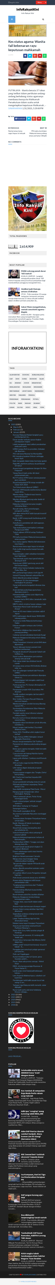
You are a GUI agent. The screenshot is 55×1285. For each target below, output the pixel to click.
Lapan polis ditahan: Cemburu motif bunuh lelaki (29, 759)
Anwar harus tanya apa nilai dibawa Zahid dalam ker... (29, 941)
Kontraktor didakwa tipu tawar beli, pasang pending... (27, 631)
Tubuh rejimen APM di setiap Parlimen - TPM (28, 533)
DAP (11, 379)
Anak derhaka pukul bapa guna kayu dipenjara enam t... (27, 591)
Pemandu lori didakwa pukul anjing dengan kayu (29, 745)
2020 (13, 999)
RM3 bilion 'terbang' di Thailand (25, 806)
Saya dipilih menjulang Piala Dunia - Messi (29, 789)
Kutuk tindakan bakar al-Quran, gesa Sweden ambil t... (27, 958)
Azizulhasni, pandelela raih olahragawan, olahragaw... (28, 524)
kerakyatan (36, 383)
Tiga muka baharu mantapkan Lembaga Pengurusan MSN (28, 528)
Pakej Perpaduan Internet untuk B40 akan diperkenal (29, 643)
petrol (36, 399)
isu (11, 383)
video (28, 407)
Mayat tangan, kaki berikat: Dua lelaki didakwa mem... (27, 728)
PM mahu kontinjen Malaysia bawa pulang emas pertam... (29, 538)
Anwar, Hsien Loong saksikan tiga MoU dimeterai (28, 910)
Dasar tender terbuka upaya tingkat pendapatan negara (27, 440)
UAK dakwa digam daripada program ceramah (27, 769)
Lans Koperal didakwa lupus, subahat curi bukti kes (29, 976)
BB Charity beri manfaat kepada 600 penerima (27, 778)
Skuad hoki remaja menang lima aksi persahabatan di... (27, 829)
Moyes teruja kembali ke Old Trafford (27, 741)
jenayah (18, 383)
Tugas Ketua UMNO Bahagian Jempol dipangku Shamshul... (28, 738)
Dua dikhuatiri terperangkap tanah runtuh (34, 1216)
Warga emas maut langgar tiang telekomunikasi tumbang (25, 860)
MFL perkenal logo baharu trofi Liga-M (28, 573)
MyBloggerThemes (28, 1281)
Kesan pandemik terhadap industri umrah (29, 782)
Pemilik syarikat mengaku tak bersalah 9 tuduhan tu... (28, 695)
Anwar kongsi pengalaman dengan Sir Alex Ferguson (29, 469)
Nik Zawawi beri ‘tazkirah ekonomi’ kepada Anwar (32, 1155)
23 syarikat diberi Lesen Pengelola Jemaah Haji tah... (29, 874)
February (17, 430)
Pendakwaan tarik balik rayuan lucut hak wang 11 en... (28, 981)
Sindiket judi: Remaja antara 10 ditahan (30, 290)
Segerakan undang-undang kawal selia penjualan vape (28, 915)
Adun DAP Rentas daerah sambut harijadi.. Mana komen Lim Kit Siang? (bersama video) (32, 1135)
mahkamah (39, 391)
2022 (13, 994)
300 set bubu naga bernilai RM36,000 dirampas (27, 764)
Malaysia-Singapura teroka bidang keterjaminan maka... (26, 898)
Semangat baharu (20, 808)
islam (42, 379)
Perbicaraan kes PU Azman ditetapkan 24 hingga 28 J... (29, 686)
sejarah (37, 403)
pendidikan (14, 399)
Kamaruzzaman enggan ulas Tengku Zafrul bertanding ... (29, 773)
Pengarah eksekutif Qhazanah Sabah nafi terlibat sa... (29, 653)
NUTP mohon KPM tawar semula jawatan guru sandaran (29, 479)
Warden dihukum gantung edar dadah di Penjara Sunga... (28, 500)
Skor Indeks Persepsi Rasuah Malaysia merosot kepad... (28, 700)
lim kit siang (27, 391)
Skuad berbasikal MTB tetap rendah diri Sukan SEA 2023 (28, 483)
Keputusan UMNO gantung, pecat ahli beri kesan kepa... (28, 564)
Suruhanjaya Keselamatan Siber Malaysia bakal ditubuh (29, 709)
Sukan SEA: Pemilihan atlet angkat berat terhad (29, 733)
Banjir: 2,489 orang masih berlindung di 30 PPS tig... (29, 519)
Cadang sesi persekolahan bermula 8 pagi (29, 635)
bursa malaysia (38, 375)
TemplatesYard (30, 1275)
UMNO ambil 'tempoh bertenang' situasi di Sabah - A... (30, 946)
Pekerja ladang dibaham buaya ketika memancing (27, 891)
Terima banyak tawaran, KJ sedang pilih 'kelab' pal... (28, 936)
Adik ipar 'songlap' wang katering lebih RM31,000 (32, 1112)
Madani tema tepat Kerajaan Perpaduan (28, 923)
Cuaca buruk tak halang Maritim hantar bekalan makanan (28, 754)
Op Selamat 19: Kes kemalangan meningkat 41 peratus (25, 581)
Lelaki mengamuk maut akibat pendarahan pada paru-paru (29, 445)
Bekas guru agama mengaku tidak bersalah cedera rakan (29, 750)
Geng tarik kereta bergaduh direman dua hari (29, 586)
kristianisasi (14, 391)
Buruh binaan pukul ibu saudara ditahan (28, 894)
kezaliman (27, 387)
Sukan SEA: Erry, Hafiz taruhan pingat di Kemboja (28, 931)
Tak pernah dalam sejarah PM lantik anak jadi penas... (29, 864)
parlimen (22, 395)
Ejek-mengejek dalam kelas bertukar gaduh (30, 461)
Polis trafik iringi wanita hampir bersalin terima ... (28, 550)
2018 (13, 1005)
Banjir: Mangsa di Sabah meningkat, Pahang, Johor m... (27, 824)
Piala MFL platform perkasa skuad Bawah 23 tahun (29, 465)
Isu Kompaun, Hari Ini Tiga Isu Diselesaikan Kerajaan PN (33, 1177)
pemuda (32, 395)
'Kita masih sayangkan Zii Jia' (24, 811)
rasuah (28, 403)
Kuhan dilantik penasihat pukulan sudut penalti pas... (28, 869)
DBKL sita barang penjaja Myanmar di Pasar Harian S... (27, 967)
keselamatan (15, 387)
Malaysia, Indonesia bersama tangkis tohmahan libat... (27, 505)
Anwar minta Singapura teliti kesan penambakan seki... (26, 881)
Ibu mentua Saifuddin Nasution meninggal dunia (29, 815)
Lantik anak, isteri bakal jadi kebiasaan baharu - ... (27, 972)
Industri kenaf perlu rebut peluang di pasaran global (27, 833)
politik (12, 403)
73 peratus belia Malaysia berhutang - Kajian (28, 622)
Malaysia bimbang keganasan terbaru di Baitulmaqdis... (28, 838)
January (16, 432)
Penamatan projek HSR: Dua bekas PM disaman (28, 690)
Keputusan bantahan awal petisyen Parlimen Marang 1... (27, 927)
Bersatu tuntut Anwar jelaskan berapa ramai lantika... (28, 719)
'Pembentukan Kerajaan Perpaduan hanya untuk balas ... (29, 819)
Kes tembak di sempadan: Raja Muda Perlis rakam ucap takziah (33, 1093)
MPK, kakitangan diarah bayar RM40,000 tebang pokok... (29, 617)
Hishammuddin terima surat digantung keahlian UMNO (28, 595)
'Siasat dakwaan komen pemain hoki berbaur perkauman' (27, 648)
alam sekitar (15, 375)
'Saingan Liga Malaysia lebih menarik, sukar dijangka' (29, 986)
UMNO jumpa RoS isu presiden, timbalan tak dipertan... (29, 450)
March (16, 427)
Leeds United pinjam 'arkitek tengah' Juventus (27, 802)
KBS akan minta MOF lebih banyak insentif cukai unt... (29, 514)
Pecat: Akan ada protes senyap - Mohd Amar (28, 962)
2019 (13, 1002)
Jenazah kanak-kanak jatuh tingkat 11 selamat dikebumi (27, 848)
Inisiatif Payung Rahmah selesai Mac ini (28, 575)
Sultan (20, 407)
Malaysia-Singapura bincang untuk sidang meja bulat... (29, 638)
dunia (24, 379)
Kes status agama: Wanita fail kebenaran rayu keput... (29, 543)
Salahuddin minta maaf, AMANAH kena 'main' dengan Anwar (32, 1073)
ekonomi (33, 379)
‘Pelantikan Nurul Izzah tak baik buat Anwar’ (27, 608)
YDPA (42, 407)
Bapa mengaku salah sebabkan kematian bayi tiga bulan (29, 555)
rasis (20, 403)
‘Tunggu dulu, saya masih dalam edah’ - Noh (28, 903)
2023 (13, 424)
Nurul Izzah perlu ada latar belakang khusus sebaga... (27, 991)
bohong (26, 375)
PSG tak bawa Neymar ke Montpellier (27, 454)
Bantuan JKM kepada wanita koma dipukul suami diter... (29, 491)
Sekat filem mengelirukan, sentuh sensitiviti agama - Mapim (33, 309)
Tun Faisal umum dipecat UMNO (25, 487)
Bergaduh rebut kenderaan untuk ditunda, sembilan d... (29, 723)
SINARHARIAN (15, 108)
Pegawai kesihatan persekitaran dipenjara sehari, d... (29, 676)
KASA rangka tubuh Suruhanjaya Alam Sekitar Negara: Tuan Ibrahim (33, 1256)
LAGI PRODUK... (15, 1056)
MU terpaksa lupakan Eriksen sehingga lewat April (28, 457)
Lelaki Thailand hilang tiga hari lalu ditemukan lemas (26, 919)
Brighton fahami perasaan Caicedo (26, 856)
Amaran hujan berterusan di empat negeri (29, 906)
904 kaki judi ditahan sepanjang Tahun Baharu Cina (28, 785)
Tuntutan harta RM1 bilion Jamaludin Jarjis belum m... (29, 600)
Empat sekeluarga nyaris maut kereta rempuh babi (27, 852)
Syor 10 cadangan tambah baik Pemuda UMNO (28, 671)
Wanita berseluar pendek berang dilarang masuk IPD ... (29, 705)
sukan (12, 407)
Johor (26, 383)
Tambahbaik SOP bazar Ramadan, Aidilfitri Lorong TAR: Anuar (33, 1235)
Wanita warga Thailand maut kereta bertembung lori (27, 495)
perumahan (25, 399)
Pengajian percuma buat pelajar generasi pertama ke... (29, 950)
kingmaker (38, 387)
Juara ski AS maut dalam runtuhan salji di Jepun (29, 612)
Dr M (17, 379)
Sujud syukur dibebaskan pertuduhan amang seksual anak (27, 657)
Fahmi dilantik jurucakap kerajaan (26, 578)
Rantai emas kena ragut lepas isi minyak (28, 546)
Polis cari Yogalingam (21, 954)
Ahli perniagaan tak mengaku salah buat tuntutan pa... (28, 681)
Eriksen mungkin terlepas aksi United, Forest (28, 626)
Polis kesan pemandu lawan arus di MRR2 (29, 877)
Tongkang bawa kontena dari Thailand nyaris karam (28, 886)
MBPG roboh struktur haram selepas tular (29, 604)
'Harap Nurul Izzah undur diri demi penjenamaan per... (26, 474)
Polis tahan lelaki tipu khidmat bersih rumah (27, 662)
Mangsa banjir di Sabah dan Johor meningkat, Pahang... (26, 793)
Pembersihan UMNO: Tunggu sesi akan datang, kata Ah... (28, 843)
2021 (13, 997)
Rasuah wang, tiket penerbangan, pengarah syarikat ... (26, 510)
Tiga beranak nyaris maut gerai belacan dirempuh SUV (28, 559)
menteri (13, 395)
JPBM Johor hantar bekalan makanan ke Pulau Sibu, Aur (28, 569)
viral (35, 407)
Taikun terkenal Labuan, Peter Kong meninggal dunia (27, 797)
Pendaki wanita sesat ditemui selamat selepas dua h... (28, 714)
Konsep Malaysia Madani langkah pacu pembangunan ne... (28, 436)
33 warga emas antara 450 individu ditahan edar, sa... (30, 667)
